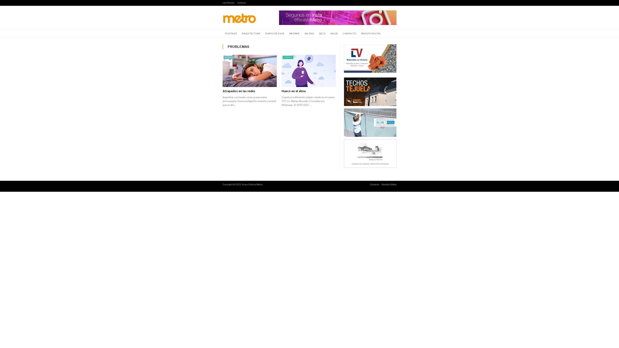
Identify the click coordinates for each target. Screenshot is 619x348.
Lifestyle (288, 57)
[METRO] (239, 17)
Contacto (241, 3)
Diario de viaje (274, 33)
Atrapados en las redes (239, 91)
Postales (231, 33)
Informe (294, 33)
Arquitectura (251, 33)
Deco (322, 33)
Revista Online (389, 184)
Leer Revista (228, 3)
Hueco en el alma (294, 91)
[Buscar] (392, 33)
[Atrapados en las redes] (250, 71)
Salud (334, 33)
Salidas (309, 33)
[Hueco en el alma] (309, 71)
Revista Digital (371, 33)
